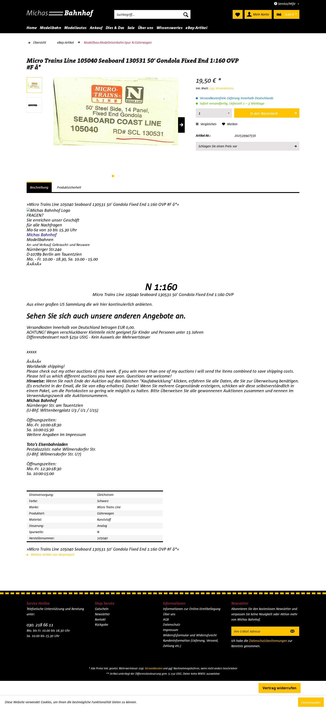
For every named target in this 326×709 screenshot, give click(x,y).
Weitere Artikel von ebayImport (52, 554)
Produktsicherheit (69, 187)
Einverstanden (311, 702)
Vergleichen (208, 124)
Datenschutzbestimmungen (268, 641)
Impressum (170, 630)
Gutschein (101, 609)
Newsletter (102, 614)
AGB (166, 619)
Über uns (169, 614)
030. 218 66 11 (40, 624)
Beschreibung (39, 187)
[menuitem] (152, 14)
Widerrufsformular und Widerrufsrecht (190, 635)
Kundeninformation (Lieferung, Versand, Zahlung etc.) (190, 643)
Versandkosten (153, 668)
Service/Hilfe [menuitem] (286, 4)
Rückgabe (101, 624)
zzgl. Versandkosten (221, 88)
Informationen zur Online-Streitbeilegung (191, 609)
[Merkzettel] (238, 14)
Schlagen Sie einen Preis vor (217, 146)
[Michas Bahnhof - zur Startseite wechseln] (60, 15)
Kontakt (100, 619)
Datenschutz (171, 624)
